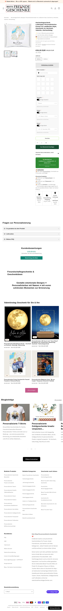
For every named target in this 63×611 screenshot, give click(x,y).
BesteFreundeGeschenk (29, 518)
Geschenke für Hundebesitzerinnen (46, 499)
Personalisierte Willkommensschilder (10, 525)
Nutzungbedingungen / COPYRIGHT (13, 559)
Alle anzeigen (31, 390)
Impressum (7, 545)
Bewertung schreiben (31, 258)
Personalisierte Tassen (10, 486)
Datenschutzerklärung (25, 607)
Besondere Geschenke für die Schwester (49, 505)
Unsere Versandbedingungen (11, 556)
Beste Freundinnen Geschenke (31, 475)
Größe (38, 56)
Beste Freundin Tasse (46, 509)
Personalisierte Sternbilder (11, 509)
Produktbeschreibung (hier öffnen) (45, 153)
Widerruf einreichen (31, 459)
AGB (5, 541)
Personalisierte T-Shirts (14, 424)
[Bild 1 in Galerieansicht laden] (7, 54)
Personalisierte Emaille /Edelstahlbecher (10, 491)
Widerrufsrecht (8, 548)
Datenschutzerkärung (10, 552)
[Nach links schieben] (28, 449)
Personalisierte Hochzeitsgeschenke (46, 476)
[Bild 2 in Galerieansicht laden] (14, 54)
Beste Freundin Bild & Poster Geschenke (48, 493)
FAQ (5, 537)
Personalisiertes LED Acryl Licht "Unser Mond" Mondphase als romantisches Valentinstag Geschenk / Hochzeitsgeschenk (45, 342)
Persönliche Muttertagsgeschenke (46, 487)
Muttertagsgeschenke (28, 493)
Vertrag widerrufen (55, 608)
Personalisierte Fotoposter (11, 516)
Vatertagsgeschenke (28, 497)
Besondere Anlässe (28, 514)
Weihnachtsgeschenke (28, 504)
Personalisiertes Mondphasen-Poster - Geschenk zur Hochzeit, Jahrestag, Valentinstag (17, 344)
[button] (3, 8)
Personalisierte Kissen (10, 496)
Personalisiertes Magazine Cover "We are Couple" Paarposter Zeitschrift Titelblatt (43, 380)
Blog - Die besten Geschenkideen (13, 567)
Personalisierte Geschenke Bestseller (11, 476)
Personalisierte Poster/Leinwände (9, 481)
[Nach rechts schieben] (35, 449)
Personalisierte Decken (10, 499)
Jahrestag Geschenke (28, 482)
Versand (44, 44)
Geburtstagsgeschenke (29, 490)
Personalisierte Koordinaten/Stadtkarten (11, 504)
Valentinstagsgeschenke (29, 486)
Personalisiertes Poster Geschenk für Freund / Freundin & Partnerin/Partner (17, 380)
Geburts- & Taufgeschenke (29, 501)
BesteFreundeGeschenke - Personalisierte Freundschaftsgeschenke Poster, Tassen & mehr (30, 605)
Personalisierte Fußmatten (11, 520)
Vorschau (47, 138)
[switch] (38, 99)
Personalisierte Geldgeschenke (12, 513)
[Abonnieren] (32, 592)
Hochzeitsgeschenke (28, 479)
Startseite (6, 17)
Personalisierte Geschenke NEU (30, 509)
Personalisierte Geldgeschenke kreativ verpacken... (43, 426)
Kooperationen (8, 563)
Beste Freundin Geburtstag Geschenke (48, 481)
